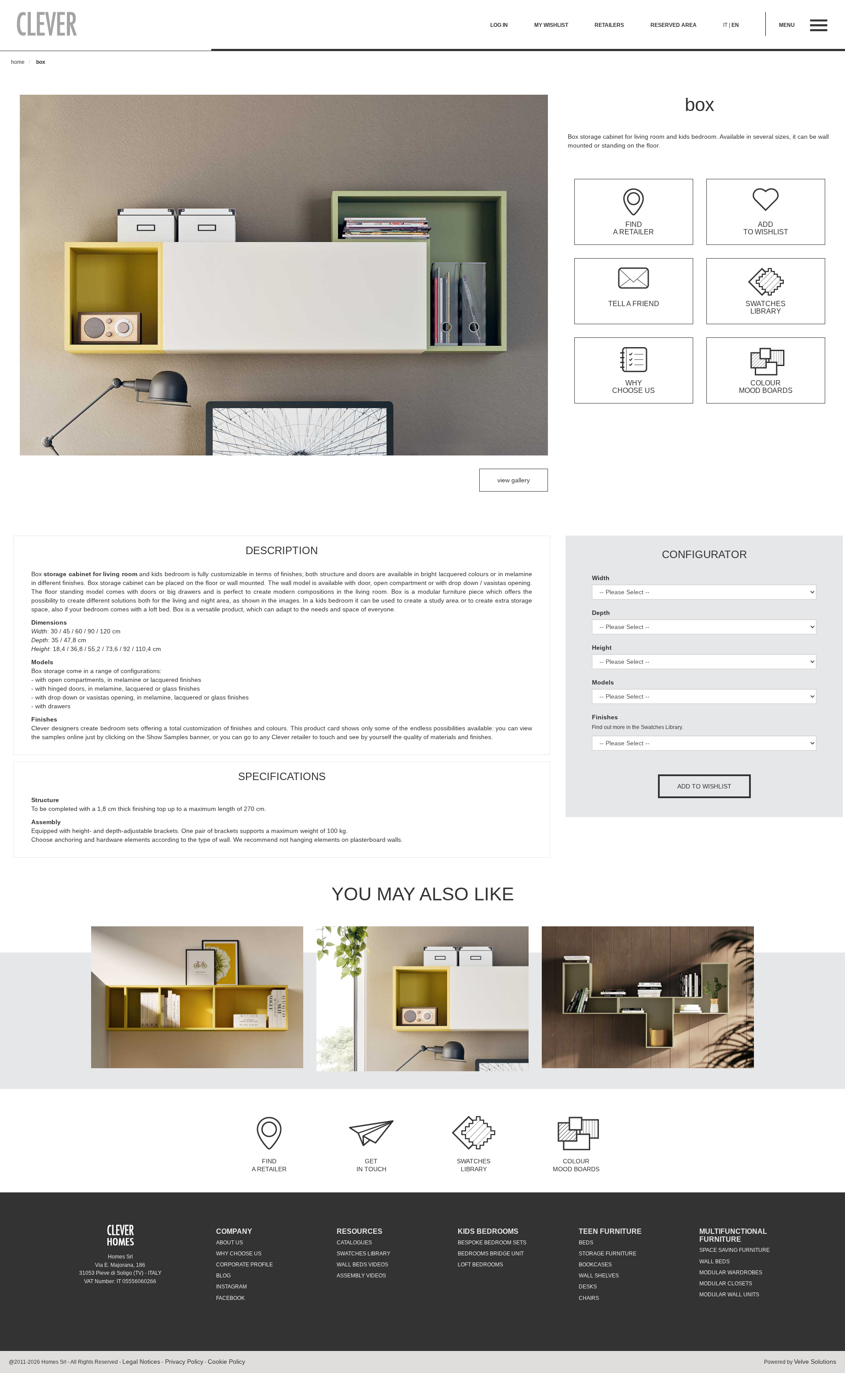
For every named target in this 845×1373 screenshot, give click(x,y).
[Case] (422, 998)
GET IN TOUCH (371, 1165)
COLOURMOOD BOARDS (576, 1165)
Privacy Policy (183, 1361)
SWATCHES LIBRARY (473, 1165)
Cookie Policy (226, 1361)
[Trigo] (648, 996)
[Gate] (197, 996)
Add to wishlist (704, 786)
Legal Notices (141, 1361)
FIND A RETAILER (269, 1165)
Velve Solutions (815, 1361)
